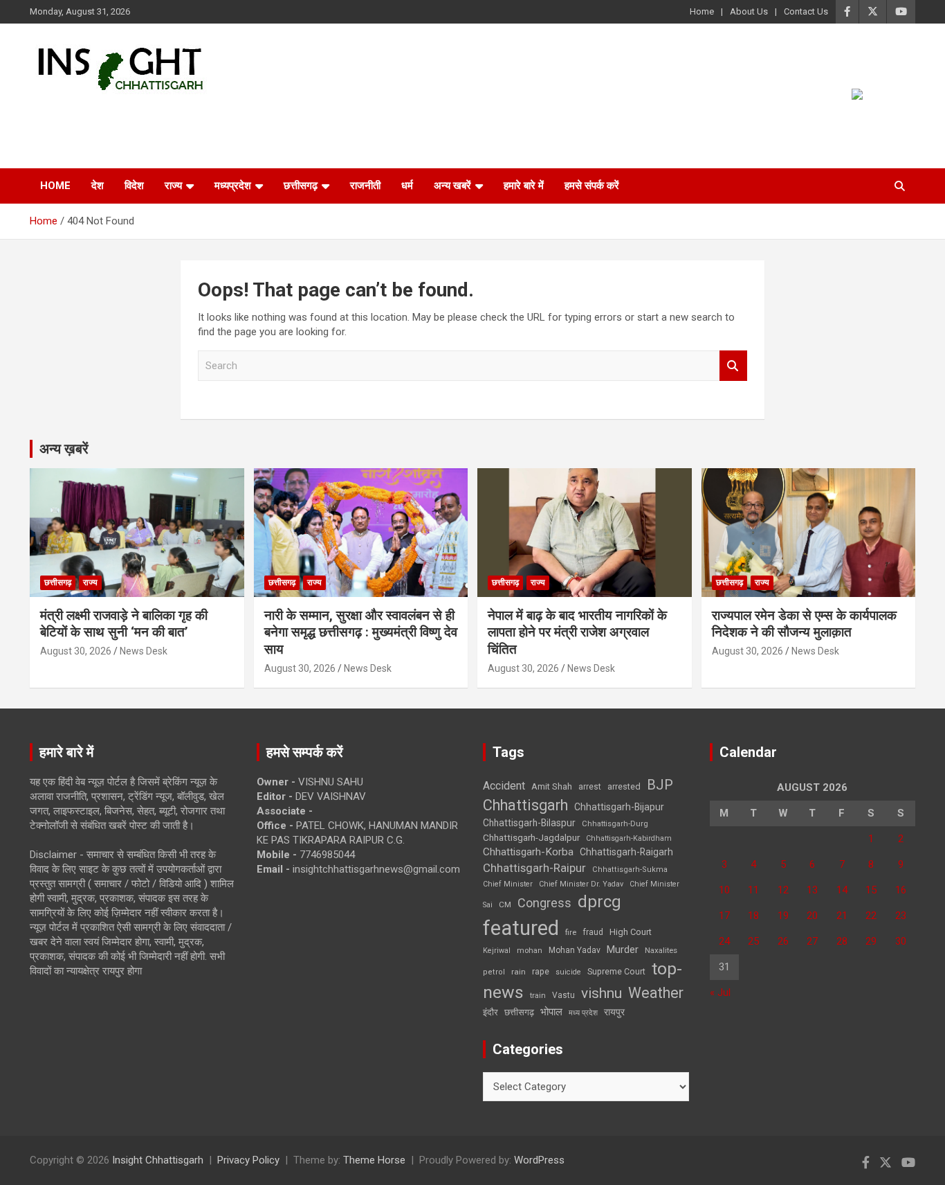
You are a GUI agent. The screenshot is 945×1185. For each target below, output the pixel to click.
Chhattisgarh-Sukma (630, 869)
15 (871, 890)
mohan (529, 950)
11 (753, 890)
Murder (623, 949)
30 (900, 941)
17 (724, 915)
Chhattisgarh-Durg (615, 823)
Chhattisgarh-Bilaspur (529, 822)
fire (570, 932)
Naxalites (661, 950)
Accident (504, 785)
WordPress (539, 1160)
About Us (749, 11)
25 (753, 941)
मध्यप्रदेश (232, 185)
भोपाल (551, 1012)
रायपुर (614, 1011)
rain (518, 972)
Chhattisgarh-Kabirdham (629, 838)
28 (841, 941)
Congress (544, 903)
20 (812, 915)
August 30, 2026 (75, 651)
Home (702, 11)
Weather (655, 992)
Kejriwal (497, 950)
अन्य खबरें (452, 185)
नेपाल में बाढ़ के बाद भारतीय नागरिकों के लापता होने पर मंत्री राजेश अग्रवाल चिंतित (577, 632)
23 (900, 915)
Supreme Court (616, 971)
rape (540, 971)
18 (753, 915)
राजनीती (365, 185)
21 (841, 915)
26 (783, 941)
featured (521, 928)
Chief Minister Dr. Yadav (581, 884)
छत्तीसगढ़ (519, 1012)
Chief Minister (508, 884)
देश (97, 185)
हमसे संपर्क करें (592, 185)
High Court (630, 932)
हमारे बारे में (524, 185)
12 (783, 890)
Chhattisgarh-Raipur (534, 868)
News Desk (143, 651)
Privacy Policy (248, 1160)
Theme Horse (374, 1160)
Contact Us (806, 11)
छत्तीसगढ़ (301, 185)
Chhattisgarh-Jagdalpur (531, 837)
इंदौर (490, 1012)
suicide (568, 972)
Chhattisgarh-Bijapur (619, 806)
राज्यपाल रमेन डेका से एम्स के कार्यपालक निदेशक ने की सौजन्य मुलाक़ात (804, 624)
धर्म (407, 185)
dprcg (599, 901)
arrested (624, 786)
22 (871, 915)
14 (841, 890)
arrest (589, 787)
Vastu (563, 995)
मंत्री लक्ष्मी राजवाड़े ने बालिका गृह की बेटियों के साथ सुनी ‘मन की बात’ (124, 624)
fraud (592, 932)
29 (871, 941)
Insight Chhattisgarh (155, 114)
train (538, 995)
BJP (660, 784)
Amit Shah (551, 786)
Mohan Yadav (574, 950)
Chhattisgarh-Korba (528, 852)
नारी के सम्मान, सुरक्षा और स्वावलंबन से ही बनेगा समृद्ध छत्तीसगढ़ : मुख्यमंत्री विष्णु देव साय (360, 632)
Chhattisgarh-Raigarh (626, 851)
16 (900, 890)
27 (812, 941)
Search (733, 366)
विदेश (134, 185)
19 (783, 915)
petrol (494, 972)
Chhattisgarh (525, 805)
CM (505, 904)
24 (724, 941)
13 (812, 890)
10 (724, 890)
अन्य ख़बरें (64, 448)
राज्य (173, 185)
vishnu (601, 993)
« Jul (720, 992)
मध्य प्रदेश (583, 1012)
